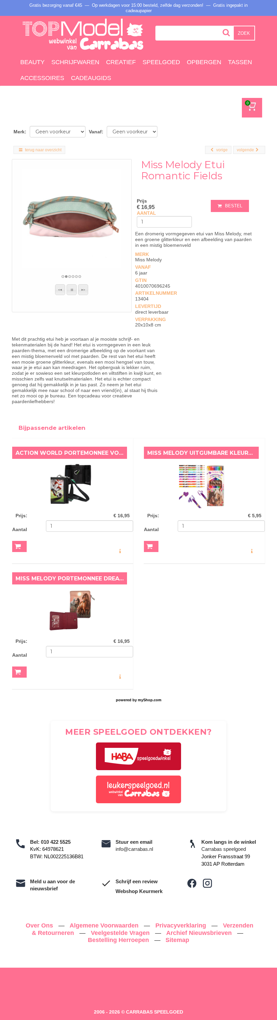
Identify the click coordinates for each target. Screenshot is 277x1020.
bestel (233, 205)
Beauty (32, 62)
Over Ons (40, 925)
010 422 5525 (56, 842)
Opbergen (204, 62)
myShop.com (149, 700)
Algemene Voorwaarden (105, 925)
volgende (245, 150)
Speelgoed (161, 62)
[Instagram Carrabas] (207, 883)
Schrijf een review (137, 881)
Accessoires (42, 78)
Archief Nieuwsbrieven (199, 933)
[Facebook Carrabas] (191, 883)
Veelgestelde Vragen (121, 933)
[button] (60, 289)
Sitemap (177, 940)
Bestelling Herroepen (119, 940)
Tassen (240, 62)
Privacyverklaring (181, 925)
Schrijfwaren (75, 62)
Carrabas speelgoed (223, 849)
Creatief (121, 62)
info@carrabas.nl (134, 849)
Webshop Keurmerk (139, 891)
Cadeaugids (91, 78)
